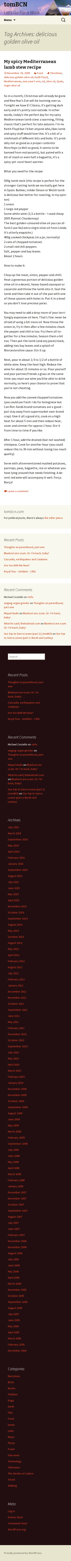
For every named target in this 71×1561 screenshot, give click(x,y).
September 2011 (18, 1010)
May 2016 (13, 845)
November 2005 (17, 1289)
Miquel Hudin (11, 613)
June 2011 (14, 1016)
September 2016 (18, 839)
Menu (8, 20)
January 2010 (15, 1083)
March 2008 (14, 1174)
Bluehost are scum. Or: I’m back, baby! (26, 553)
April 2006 (13, 1277)
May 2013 (13, 949)
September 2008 (18, 1143)
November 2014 (17, 906)
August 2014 (15, 924)
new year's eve (32, 81)
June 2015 (14, 888)
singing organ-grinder (16, 603)
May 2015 (13, 894)
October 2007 (16, 1204)
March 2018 (14, 833)
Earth (11, 1406)
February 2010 (16, 1076)
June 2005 (14, 1320)
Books (11, 1388)
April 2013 (13, 955)
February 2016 (16, 857)
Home (11, 1425)
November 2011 (17, 997)
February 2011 (16, 1028)
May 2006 (13, 1271)
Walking (12, 1485)
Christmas (56, 73)
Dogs (11, 1400)
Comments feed (17, 1523)
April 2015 (13, 900)
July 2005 (13, 1314)
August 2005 (15, 1308)
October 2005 (16, 1296)
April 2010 (13, 1064)
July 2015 (13, 882)
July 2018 (13, 827)
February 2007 (16, 1235)
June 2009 (14, 1119)
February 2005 (16, 1344)
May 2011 (13, 1022)
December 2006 (17, 1241)
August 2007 (15, 1216)
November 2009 (17, 1095)
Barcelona (14, 1376)
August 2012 (15, 967)
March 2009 (14, 1131)
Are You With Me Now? (17, 565)
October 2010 (16, 1040)
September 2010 (18, 1046)
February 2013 (16, 961)
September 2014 (18, 918)
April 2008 (13, 1168)
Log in (11, 1511)
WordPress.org (17, 1529)
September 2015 (18, 870)
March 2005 (14, 1338)
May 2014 (13, 930)
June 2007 (14, 1229)
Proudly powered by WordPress (23, 1553)
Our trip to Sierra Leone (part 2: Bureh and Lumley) (25, 797)
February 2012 (16, 979)
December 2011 (17, 991)
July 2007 (13, 1223)
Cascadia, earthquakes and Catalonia (25, 559)
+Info (30, 597)
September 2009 (18, 1107)
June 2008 (14, 1156)
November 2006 (17, 1247)
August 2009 (15, 1113)
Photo (11, 1443)
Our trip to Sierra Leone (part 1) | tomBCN (28, 633)
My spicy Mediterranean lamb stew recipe (30, 64)
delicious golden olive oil (18, 77)
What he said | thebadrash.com (22, 623)
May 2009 (13, 1125)
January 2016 (15, 863)
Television (14, 1467)
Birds (11, 1382)
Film (10, 1412)
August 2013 (15, 943)
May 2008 (13, 1162)
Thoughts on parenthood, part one (24, 547)
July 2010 (13, 1052)
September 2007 (18, 1210)
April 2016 (13, 851)
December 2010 (17, 1034)
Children (13, 1394)
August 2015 (15, 876)
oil (43, 81)
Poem (11, 1449)
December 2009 (17, 1089)
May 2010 (13, 1058)
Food (40, 73)
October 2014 (16, 912)
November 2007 (17, 1198)
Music (11, 1437)
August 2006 (15, 1253)
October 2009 (16, 1101)
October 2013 (16, 937)
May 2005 (13, 1326)
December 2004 (17, 1350)
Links (11, 1431)
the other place (53, 518)
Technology (14, 1461)
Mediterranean (12, 81)
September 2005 (18, 1302)
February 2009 (16, 1137)
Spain (60, 81)
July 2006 (13, 1259)
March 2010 (14, 1070)
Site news (14, 1455)
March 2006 (14, 1283)
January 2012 (15, 985)
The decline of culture (21, 1473)
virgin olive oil (12, 85)
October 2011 (16, 1003)
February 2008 (16, 1180)
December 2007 (17, 1192)
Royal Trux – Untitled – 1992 (20, 571)
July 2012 (13, 973)
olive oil (50, 81)
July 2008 (13, 1150)
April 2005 (13, 1332)
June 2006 (14, 1265)
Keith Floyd (41, 77)
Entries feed (15, 1517)
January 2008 (15, 1186)
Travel (11, 1479)
